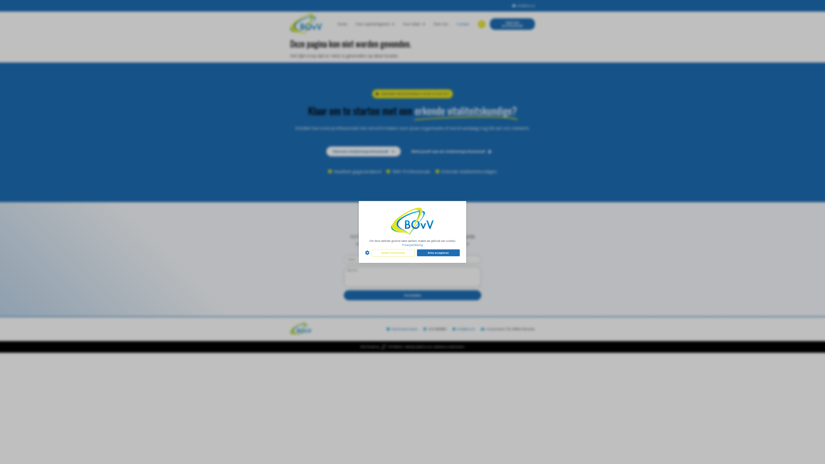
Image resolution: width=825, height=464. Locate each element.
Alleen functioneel (393, 252)
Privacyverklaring (412, 245)
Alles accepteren (438, 252)
